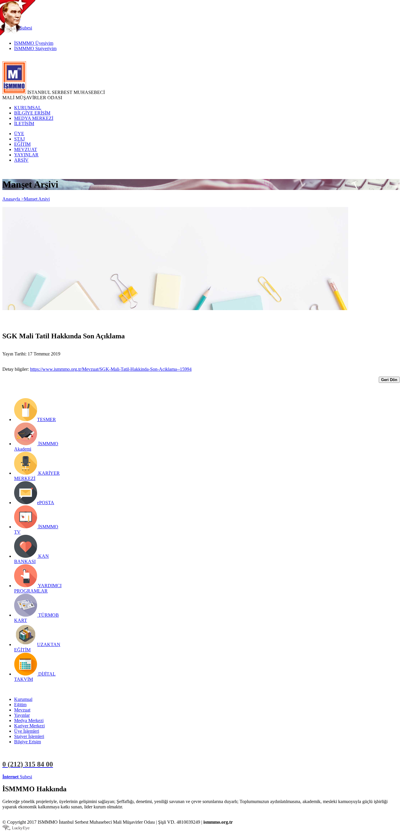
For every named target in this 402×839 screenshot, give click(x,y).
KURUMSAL (27, 107)
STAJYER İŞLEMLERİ (93, 776)
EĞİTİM (22, 144)
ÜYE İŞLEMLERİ (51, 776)
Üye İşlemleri (26, 731)
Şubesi (17, 776)
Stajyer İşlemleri (29, 736)
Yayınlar (22, 715)
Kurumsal (23, 699)
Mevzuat (22, 709)
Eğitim (20, 704)
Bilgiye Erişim (27, 741)
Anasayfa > (13, 198)
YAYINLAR (26, 154)
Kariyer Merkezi (29, 725)
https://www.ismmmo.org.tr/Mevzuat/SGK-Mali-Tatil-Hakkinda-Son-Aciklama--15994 (111, 369)
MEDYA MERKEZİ (33, 118)
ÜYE (19, 133)
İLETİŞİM (24, 123)
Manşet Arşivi (37, 198)
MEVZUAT (25, 149)
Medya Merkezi (29, 720)
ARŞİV (21, 160)
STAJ (19, 138)
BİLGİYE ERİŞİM (32, 112)
